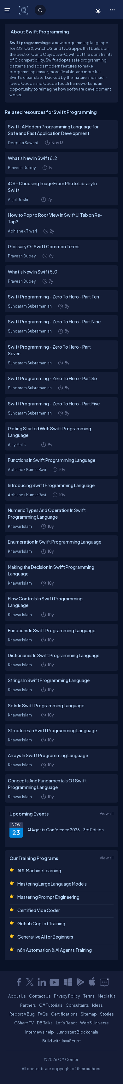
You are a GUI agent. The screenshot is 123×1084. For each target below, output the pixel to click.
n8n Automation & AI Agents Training (54, 950)
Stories (107, 1013)
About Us (17, 996)
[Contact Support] (104, 982)
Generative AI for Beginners (45, 937)
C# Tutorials (50, 1005)
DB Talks (45, 1022)
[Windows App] (68, 982)
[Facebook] (18, 982)
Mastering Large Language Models (52, 884)
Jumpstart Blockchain (77, 1031)
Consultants (77, 1005)
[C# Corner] (24, 9)
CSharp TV (24, 1022)
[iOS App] (92, 982)
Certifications (64, 1013)
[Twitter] (30, 982)
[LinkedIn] (42, 982)
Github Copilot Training (41, 923)
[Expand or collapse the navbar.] (8, 10)
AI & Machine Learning (39, 870)
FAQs (43, 1013)
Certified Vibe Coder (38, 910)
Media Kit (106, 996)
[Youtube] (55, 982)
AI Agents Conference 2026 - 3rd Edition (65, 829)
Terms (89, 996)
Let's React (66, 1022)
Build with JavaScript (61, 1040)
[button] (112, 9)
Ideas (97, 1005)
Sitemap (89, 1013)
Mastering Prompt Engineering (48, 897)
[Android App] (80, 982)
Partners (28, 1005)
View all (107, 813)
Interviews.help (39, 1031)
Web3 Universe (94, 1022)
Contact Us (40, 996)
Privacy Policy (67, 996)
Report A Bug (22, 1013)
